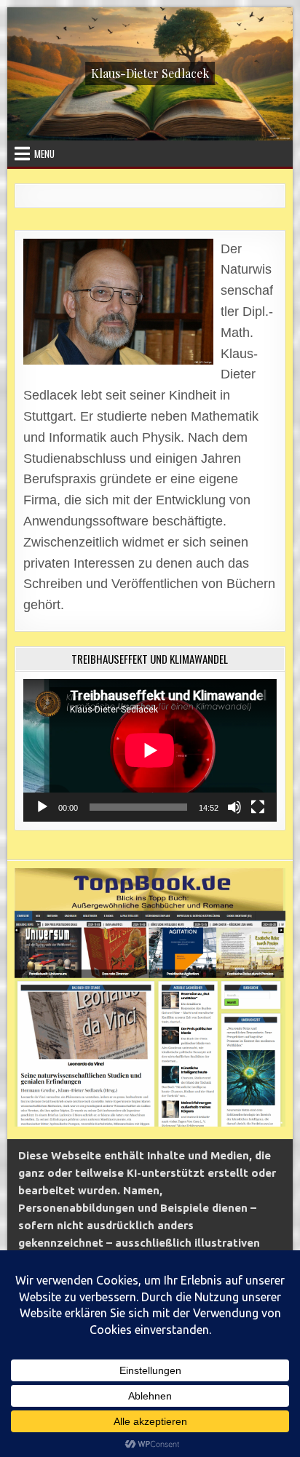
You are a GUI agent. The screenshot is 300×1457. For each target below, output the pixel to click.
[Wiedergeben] (42, 807)
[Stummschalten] (234, 807)
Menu (44, 153)
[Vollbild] (257, 807)
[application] (149, 750)
